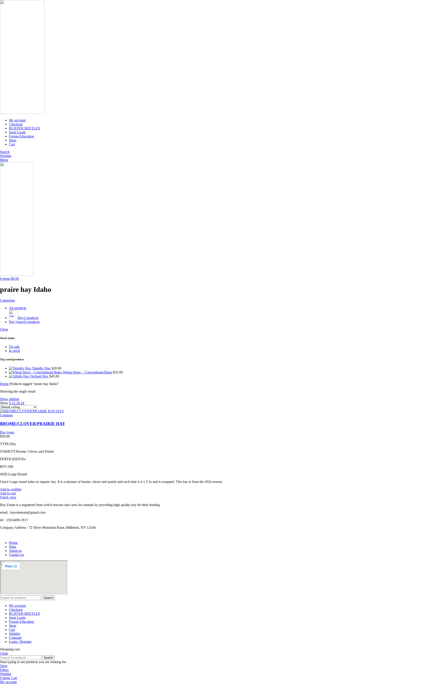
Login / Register (20, 642)
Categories (7, 300)
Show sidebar (9, 399)
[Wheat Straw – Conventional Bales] (36, 372)
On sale (14, 347)
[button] (8, 493)
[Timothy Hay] (20, 368)
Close (4, 329)
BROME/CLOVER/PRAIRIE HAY (32, 423)
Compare (15, 638)
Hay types (7, 432)
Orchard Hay (39, 376)
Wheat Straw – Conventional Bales (88, 372)
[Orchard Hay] (19, 376)
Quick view (8, 497)
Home (5, 384)
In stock (14, 351)
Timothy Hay (42, 368)
